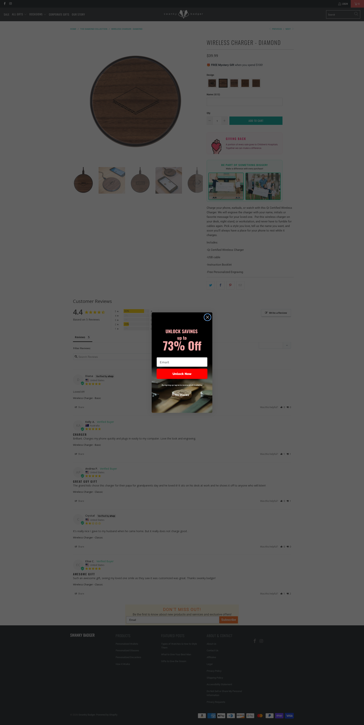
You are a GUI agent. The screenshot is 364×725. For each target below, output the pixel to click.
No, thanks (182, 395)
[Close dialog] (207, 317)
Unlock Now (182, 373)
